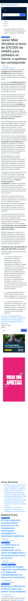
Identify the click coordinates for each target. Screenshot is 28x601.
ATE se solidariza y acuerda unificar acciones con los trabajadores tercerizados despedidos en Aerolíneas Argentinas (12, 528)
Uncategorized (5, 37)
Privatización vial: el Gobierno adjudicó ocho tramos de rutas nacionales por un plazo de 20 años (14, 509)
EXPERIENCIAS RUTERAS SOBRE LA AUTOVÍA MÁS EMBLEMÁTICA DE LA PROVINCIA (12, 321)
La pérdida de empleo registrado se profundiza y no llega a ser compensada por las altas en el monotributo (14, 572)
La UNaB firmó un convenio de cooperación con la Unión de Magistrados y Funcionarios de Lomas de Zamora (13, 551)
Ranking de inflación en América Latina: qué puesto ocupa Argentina (13, 589)
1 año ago (5, 66)
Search (4, 12)
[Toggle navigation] (3, 10)
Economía (4, 564)
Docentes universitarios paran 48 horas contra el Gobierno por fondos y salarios (15, 503)
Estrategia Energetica (8, 68)
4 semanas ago (6, 580)
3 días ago (5, 539)
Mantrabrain (20, 600)
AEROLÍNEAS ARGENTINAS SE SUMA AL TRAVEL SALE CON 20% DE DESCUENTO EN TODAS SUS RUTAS (15, 498)
